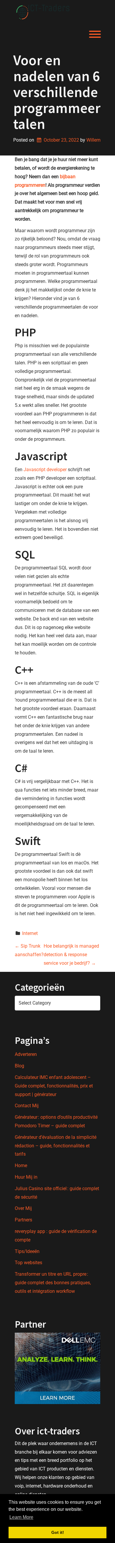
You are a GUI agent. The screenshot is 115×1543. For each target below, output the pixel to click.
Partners (23, 1220)
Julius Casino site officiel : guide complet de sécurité (57, 1193)
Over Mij (23, 1208)
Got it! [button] (57, 1532)
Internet (30, 933)
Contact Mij (27, 1105)
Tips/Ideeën (27, 1251)
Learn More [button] (21, 1517)
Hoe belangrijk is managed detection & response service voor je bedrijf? (71, 954)
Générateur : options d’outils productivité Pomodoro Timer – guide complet (56, 1121)
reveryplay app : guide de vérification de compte (56, 1235)
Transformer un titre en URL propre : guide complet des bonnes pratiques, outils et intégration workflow (53, 1282)
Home (21, 1165)
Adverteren (26, 1054)
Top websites (28, 1262)
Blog (19, 1066)
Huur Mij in (26, 1177)
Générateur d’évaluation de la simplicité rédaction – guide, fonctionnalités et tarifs (55, 1145)
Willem (93, 140)
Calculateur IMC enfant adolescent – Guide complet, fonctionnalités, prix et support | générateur (54, 1085)
